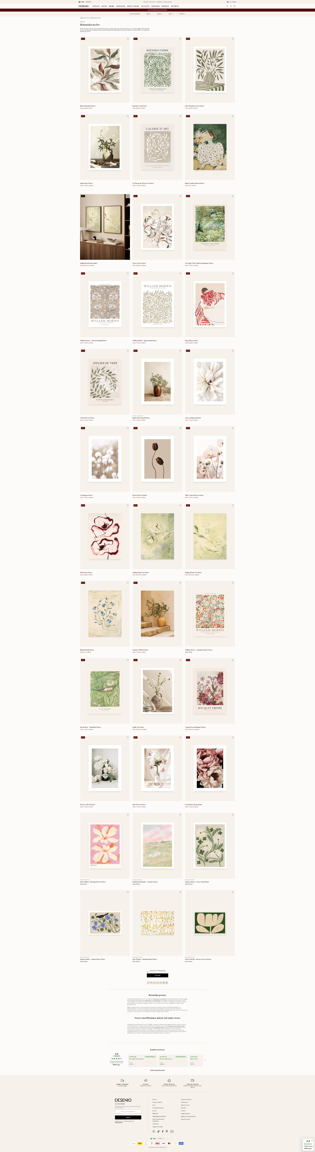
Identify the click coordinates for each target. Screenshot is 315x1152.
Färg (148, 14)
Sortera (181, 14)
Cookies (183, 1110)
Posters (111, 6)
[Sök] (227, 6)
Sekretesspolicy (119, 1122)
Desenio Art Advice (186, 1099)
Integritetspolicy (185, 1113)
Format (159, 14)
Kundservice (184, 1102)
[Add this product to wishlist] (128, 39)
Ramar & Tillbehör (133, 6)
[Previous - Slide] (126, 1060)
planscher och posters (160, 999)
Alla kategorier (134, 14)
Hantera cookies (185, 1119)
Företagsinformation (158, 1108)
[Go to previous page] (148, 982)
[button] (308, 1145)
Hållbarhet (155, 1113)
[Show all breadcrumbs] (82, 18)
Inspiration (165, 6)
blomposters (157, 1000)
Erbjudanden (145, 6)
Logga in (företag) (158, 1126)
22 (163, 983)
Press (154, 1105)
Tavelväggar (155, 6)
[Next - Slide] (205, 1060)
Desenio (162, 1147)
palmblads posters (159, 1027)
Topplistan (95, 6)
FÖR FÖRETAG (175, 6)
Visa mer (157, 975)
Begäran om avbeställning (188, 1116)
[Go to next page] (166, 982)
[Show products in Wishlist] (231, 6)
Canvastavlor (120, 6)
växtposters (148, 1000)
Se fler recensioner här (157, 1070)
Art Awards (156, 1124)
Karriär (154, 1110)
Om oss (155, 1099)
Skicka (128, 1117)
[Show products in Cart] (234, 6)
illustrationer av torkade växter (176, 1026)
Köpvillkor (183, 1108)
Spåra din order (185, 1105)
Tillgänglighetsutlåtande (159, 1116)
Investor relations (157, 1102)
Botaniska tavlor (96, 18)
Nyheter (104, 6)
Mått (170, 14)
